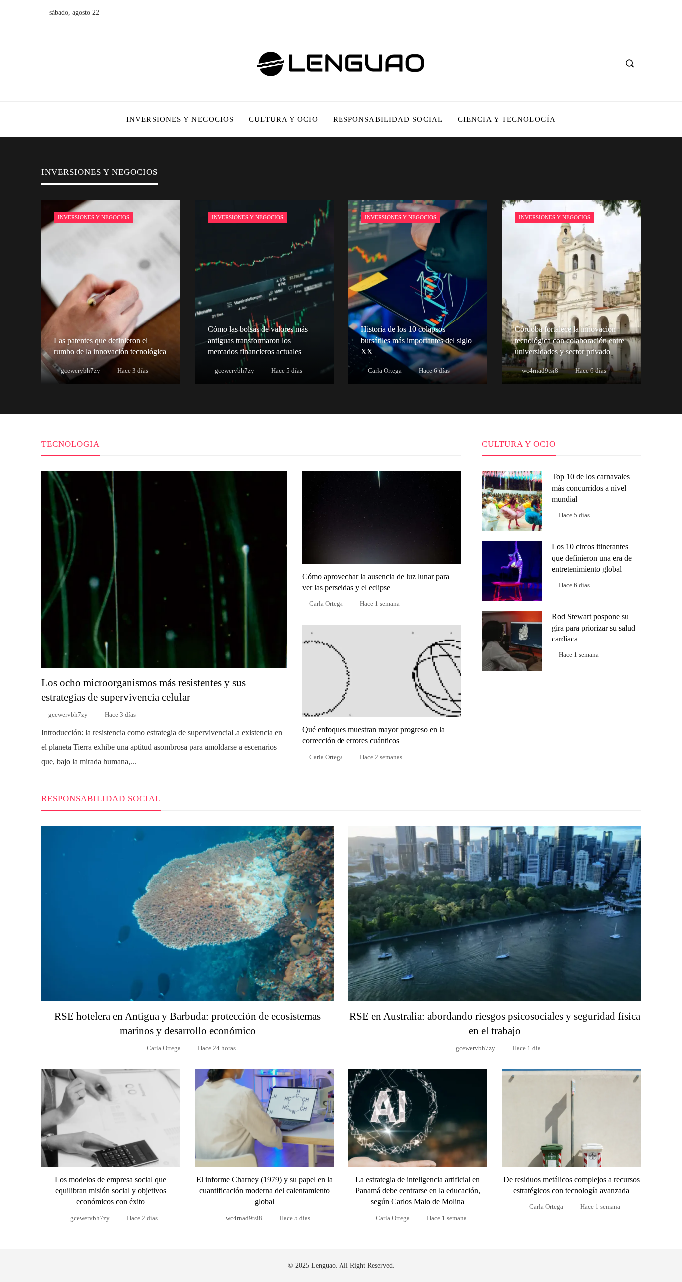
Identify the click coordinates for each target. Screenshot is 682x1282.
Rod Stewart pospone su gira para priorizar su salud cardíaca (593, 627)
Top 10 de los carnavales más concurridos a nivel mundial (591, 487)
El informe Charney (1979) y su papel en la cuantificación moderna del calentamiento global (264, 1190)
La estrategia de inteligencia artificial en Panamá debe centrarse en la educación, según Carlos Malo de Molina (417, 1190)
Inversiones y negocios (93, 217)
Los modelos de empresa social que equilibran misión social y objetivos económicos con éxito (110, 1190)
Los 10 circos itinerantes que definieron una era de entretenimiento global (592, 557)
